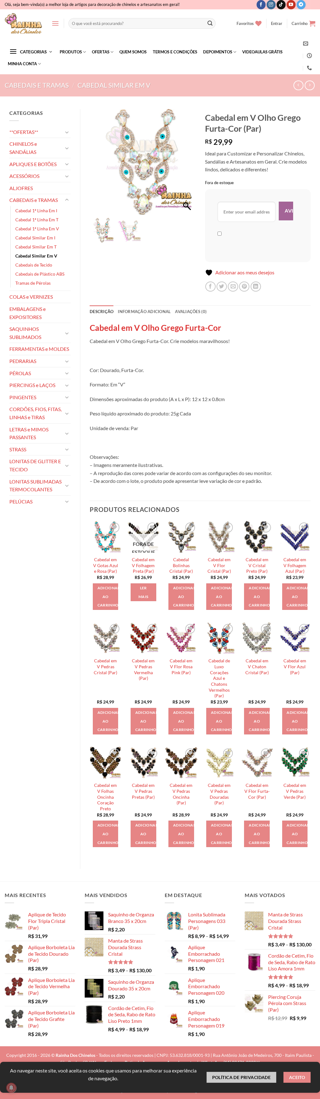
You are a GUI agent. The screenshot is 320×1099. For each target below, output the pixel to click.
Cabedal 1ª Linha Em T (36, 219)
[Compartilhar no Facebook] (210, 287)
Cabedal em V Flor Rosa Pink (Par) (181, 666)
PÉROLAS (20, 373)
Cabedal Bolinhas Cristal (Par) (181, 565)
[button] (55, 23)
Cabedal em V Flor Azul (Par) (294, 666)
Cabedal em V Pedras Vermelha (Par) (143, 669)
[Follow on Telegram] (301, 4)
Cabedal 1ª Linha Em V (37, 228)
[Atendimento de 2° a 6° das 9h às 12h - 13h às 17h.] (309, 56)
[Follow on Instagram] (271, 4)
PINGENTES (22, 397)
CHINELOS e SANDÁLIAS (23, 148)
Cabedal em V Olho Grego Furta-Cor (155, 327)
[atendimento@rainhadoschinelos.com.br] (306, 43)
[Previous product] (309, 85)
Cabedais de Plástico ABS (39, 274)
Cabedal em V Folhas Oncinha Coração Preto (105, 797)
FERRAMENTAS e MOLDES (39, 349)
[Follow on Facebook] (261, 4)
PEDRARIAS (22, 361)
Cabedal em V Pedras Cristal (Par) (105, 666)
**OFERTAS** (23, 132)
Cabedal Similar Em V (114, 85)
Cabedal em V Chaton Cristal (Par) (257, 666)
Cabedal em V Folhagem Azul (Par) (294, 565)
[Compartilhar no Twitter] (222, 287)
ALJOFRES (21, 188)
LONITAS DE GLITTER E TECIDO (35, 465)
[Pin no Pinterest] (244, 287)
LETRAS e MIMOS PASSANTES (28, 433)
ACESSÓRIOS (24, 176)
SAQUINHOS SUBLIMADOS (25, 333)
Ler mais (143, 592)
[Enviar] (210, 23)
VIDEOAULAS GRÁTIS (262, 51)
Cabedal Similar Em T (36, 246)
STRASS (17, 449)
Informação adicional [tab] (144, 311)
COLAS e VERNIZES (31, 297)
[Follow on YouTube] (291, 4)
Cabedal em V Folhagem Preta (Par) (143, 565)
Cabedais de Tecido (33, 264)
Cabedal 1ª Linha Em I (36, 210)
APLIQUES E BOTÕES (33, 164)
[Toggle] (67, 132)
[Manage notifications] (11, 1088)
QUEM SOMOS (133, 51)
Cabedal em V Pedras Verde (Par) (294, 791)
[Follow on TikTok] (281, 4)
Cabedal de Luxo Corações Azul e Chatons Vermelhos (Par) (219, 678)
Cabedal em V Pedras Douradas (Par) (219, 794)
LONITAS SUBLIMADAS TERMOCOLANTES (35, 485)
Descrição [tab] (101, 311)
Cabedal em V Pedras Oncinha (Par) (181, 794)
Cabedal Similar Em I (35, 237)
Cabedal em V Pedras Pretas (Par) (143, 791)
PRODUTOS (71, 51)
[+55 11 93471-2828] (310, 68)
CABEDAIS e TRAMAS (37, 85)
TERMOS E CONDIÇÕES (175, 51)
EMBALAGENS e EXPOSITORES (27, 313)
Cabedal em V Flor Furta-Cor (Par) (257, 791)
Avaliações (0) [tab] (191, 311)
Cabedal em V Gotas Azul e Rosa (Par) (105, 565)
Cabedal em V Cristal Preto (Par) (257, 565)
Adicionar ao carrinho (108, 596)
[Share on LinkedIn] (256, 287)
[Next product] (298, 85)
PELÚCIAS (20, 501)
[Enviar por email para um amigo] (233, 287)
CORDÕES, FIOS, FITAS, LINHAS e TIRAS (35, 413)
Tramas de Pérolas (33, 283)
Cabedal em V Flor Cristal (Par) (219, 565)
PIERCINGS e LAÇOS (32, 385)
